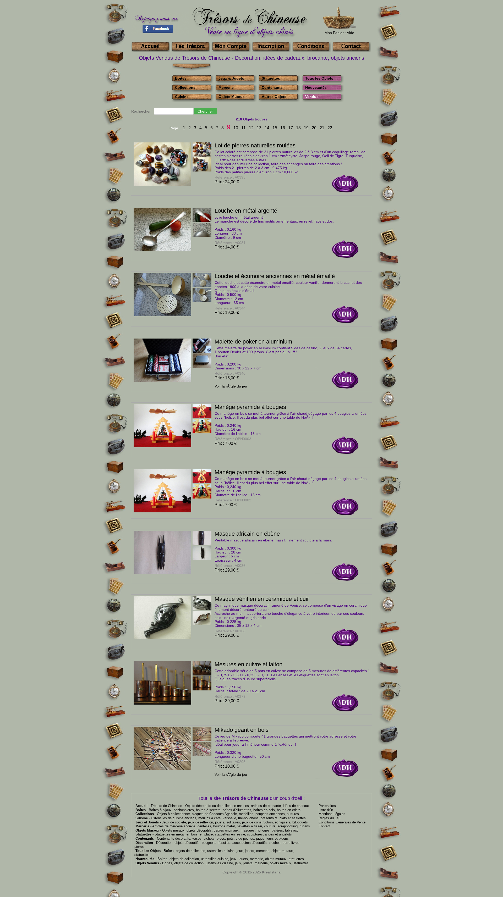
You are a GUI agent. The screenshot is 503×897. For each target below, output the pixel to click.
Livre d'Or (326, 810)
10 (235, 128)
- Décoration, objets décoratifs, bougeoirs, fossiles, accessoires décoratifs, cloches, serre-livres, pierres (217, 845)
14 (267, 128)
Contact (324, 826)
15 (274, 128)
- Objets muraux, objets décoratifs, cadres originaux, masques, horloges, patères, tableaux (216, 830)
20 (314, 128)
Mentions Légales (332, 814)
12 (251, 128)
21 (322, 128)
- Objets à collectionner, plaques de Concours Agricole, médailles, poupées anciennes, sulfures (217, 814)
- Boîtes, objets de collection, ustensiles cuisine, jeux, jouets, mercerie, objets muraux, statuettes (219, 859)
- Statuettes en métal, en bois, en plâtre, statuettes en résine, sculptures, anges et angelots (213, 834)
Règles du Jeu (329, 818)
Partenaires (327, 806)
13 (259, 128)
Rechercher (141, 111)
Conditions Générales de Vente (342, 822)
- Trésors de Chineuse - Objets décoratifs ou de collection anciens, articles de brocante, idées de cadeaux (222, 806)
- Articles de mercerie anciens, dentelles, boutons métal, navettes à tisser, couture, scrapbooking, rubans (222, 826)
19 (306, 128)
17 (290, 128)
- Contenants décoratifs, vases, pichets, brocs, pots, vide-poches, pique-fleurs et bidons (212, 838)
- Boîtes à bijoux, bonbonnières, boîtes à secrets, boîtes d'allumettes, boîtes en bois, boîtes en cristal (218, 810)
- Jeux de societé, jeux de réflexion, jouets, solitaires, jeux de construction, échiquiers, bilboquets (221, 822)
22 (329, 128)
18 (298, 128)
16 (282, 128)
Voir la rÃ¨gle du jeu (231, 386)
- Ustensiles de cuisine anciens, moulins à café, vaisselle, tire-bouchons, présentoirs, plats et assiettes (220, 818)
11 (243, 128)
